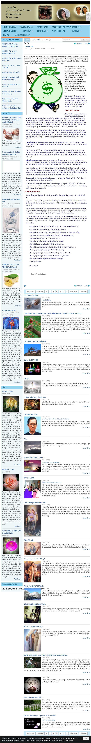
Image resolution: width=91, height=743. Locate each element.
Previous (79, 43)
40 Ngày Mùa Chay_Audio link (35, 397)
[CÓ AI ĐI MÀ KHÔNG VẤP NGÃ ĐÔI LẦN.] (11, 545)
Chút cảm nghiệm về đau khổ (34, 503)
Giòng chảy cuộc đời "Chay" (34, 559)
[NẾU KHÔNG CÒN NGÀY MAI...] (32, 614)
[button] (11, 31)
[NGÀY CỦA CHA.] (11, 482)
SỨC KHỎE (6, 113)
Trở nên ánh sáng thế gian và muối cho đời (40, 716)
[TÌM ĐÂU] (32, 387)
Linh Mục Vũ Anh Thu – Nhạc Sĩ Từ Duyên (55, 419)
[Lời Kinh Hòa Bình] (32, 425)
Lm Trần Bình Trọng (48, 720)
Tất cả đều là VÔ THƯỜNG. (34, 586)
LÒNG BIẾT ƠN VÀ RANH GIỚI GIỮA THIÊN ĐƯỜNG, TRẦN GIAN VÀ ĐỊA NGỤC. (53, 314)
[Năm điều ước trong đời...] (32, 705)
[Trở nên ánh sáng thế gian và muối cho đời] (32, 723)
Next (85, 43)
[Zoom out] (28, 43)
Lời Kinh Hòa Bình (30, 414)
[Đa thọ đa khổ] (11, 404)
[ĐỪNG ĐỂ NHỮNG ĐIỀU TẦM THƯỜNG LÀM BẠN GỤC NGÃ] (32, 662)
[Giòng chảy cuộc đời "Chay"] (32, 571)
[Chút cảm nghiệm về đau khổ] (32, 520)
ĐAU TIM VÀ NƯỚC (9, 310)
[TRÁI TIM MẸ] (32, 548)
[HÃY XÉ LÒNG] (32, 489)
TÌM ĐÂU (27, 379)
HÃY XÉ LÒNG (29, 478)
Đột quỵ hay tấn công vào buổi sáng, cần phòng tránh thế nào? (11, 120)
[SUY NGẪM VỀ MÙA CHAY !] (32, 466)
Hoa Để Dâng (46, 300)
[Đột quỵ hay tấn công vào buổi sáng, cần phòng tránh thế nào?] (11, 134)
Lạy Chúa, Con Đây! (31, 295)
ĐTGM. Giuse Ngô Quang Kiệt (51, 482)
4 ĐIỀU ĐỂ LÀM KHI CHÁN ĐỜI (35, 341)
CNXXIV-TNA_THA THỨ (10, 72)
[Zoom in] (25, 43)
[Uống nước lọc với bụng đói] (11, 220)
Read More (17, 147)
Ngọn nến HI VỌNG (31, 360)
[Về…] (32, 447)
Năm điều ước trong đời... (33, 697)
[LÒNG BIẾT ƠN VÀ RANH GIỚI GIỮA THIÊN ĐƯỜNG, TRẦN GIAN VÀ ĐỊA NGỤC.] (32, 327)
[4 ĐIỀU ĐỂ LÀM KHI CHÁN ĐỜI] (32, 350)
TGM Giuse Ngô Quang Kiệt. (51, 462)
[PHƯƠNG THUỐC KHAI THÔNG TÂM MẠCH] (11, 280)
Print (25, 285)
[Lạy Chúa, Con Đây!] (32, 304)
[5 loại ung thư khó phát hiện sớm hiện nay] (11, 166)
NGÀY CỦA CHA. (8, 470)
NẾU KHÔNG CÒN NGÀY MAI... (35, 604)
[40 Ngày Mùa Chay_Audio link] (32, 404)
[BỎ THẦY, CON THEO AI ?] (32, 640)
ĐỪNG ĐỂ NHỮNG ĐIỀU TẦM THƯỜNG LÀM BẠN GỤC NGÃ (45, 655)
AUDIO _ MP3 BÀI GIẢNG (10, 40)
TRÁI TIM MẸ (28, 540)
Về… (25, 439)
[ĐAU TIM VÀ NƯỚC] (11, 323)
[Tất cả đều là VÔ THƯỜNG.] (32, 594)
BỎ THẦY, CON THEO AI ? (33, 627)
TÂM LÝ (5, 387)
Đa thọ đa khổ (7, 391)
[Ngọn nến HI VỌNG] (32, 368)
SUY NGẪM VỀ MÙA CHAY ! (34, 458)
